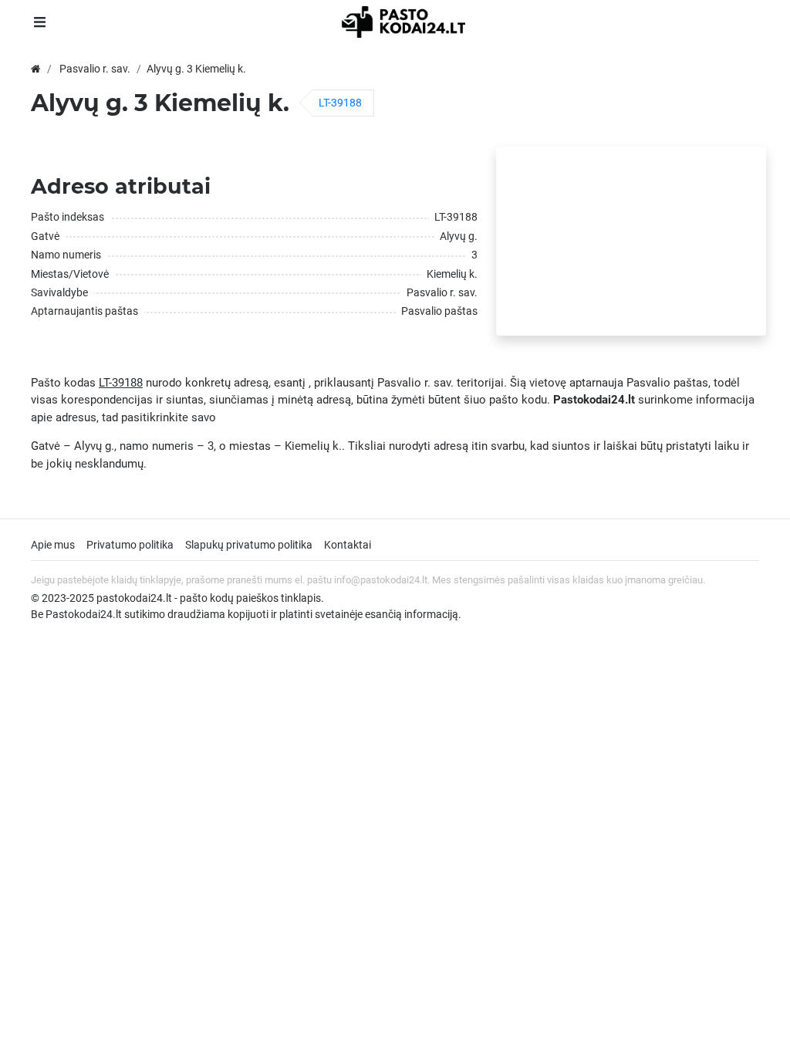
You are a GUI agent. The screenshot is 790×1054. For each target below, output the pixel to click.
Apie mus (53, 545)
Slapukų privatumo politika (248, 545)
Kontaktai (347, 545)
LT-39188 (340, 102)
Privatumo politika (130, 545)
